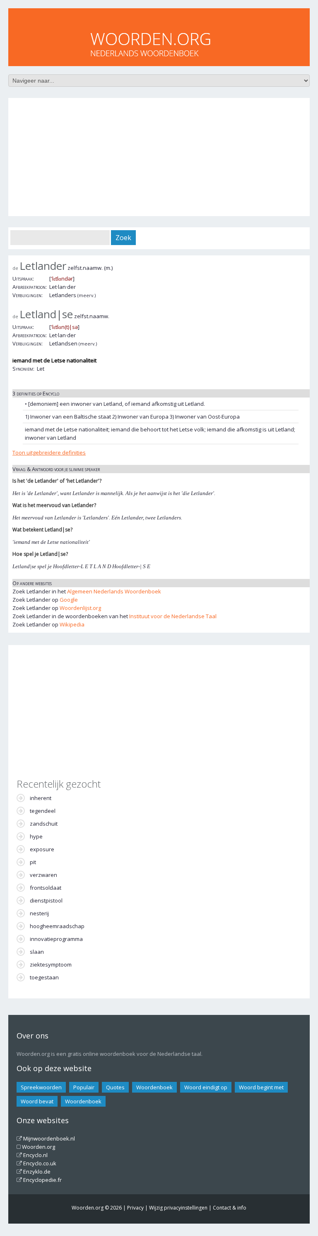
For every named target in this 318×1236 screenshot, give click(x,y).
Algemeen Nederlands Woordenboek (114, 591)
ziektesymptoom (51, 964)
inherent (40, 798)
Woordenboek (154, 1087)
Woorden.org (38, 1146)
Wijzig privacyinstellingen (178, 1207)
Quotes (115, 1087)
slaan (37, 951)
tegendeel (42, 810)
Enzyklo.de (37, 1171)
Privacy (135, 1207)
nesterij (39, 913)
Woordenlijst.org (80, 608)
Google (69, 599)
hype (36, 836)
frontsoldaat (45, 887)
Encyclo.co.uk (39, 1163)
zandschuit (44, 823)
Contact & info (229, 1207)
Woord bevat (37, 1101)
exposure (42, 849)
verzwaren (43, 875)
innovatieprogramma (56, 939)
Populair (83, 1087)
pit (33, 862)
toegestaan (44, 977)
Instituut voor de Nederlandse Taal (173, 616)
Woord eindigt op (205, 1087)
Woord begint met (261, 1087)
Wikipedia (72, 624)
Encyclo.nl (35, 1155)
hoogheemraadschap (57, 926)
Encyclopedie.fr (42, 1180)
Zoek (123, 237)
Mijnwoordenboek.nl (49, 1138)
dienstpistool (46, 900)
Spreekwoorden (41, 1087)
